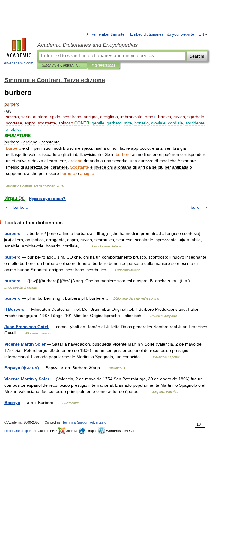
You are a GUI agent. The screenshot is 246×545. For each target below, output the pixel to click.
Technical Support (75, 422)
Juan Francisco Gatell (27, 326)
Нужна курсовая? (47, 198)
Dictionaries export (18, 431)
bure (195, 207)
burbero (12, 233)
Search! (197, 56)
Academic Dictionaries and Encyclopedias (88, 45)
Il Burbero (14, 309)
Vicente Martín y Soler (26, 378)
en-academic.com (18, 63)
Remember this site (107, 34)
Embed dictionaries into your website (162, 34)
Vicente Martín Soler (25, 344)
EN (201, 34)
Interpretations (103, 65)
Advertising (98, 422)
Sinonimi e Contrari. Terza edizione (62, 65)
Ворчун (12, 402)
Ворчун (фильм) (21, 367)
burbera (21, 207)
